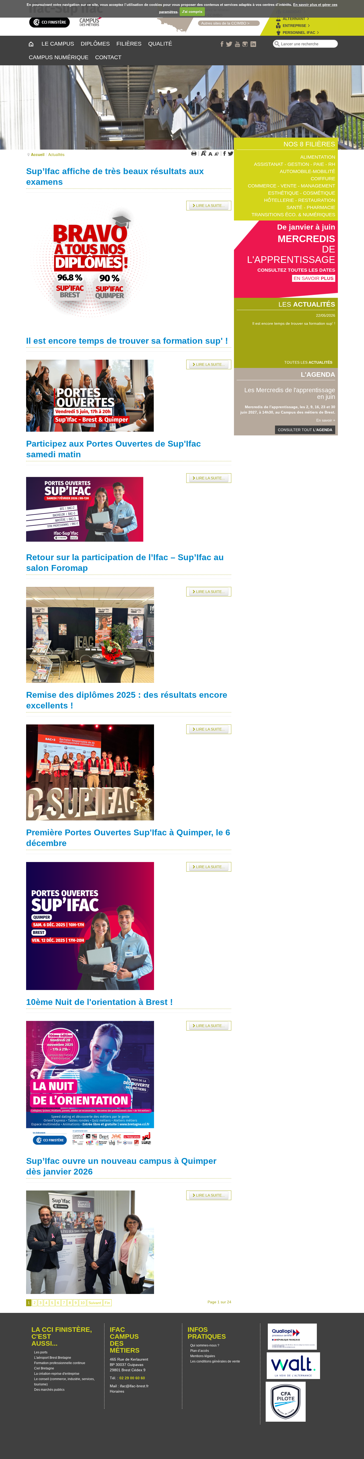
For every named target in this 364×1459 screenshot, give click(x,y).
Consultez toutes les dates (296, 270)
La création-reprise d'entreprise (56, 1374)
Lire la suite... (210, 205)
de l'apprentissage (291, 254)
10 (82, 1303)
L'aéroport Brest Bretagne (52, 1358)
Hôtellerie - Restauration (299, 200)
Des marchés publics (49, 1390)
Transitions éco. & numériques (293, 214)
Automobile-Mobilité (307, 171)
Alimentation (317, 157)
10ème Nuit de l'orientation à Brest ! (99, 1002)
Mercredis (306, 238)
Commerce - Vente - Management (291, 186)
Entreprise (294, 25)
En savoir (314, 278)
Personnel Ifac (299, 32)
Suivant (94, 1303)
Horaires (117, 1391)
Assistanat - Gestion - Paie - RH (294, 164)
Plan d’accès (199, 1351)
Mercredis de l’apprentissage (266, 407)
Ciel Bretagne (44, 1368)
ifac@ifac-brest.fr (134, 1386)
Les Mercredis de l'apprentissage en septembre (289, 393)
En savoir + (325, 420)
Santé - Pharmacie (310, 207)
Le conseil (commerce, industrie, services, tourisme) (64, 1381)
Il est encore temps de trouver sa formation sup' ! (127, 341)
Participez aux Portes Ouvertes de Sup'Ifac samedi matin (287, 323)
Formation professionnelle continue (59, 1363)
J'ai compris (192, 11)
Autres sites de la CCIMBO (222, 23)
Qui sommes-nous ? (204, 1345)
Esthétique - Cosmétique (301, 193)
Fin (107, 1303)
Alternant (294, 19)
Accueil (38, 154)
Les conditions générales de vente (215, 1361)
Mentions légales (202, 1356)
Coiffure (323, 178)
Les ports (40, 1352)
